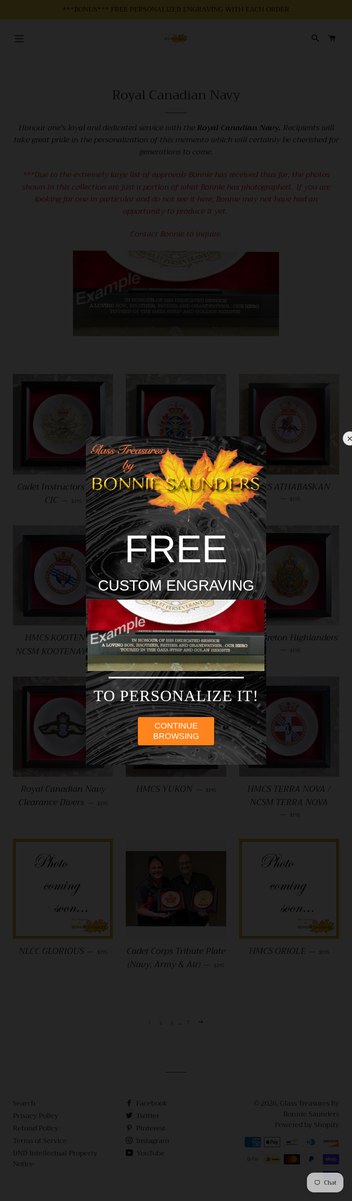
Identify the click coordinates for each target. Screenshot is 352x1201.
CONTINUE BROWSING (176, 731)
